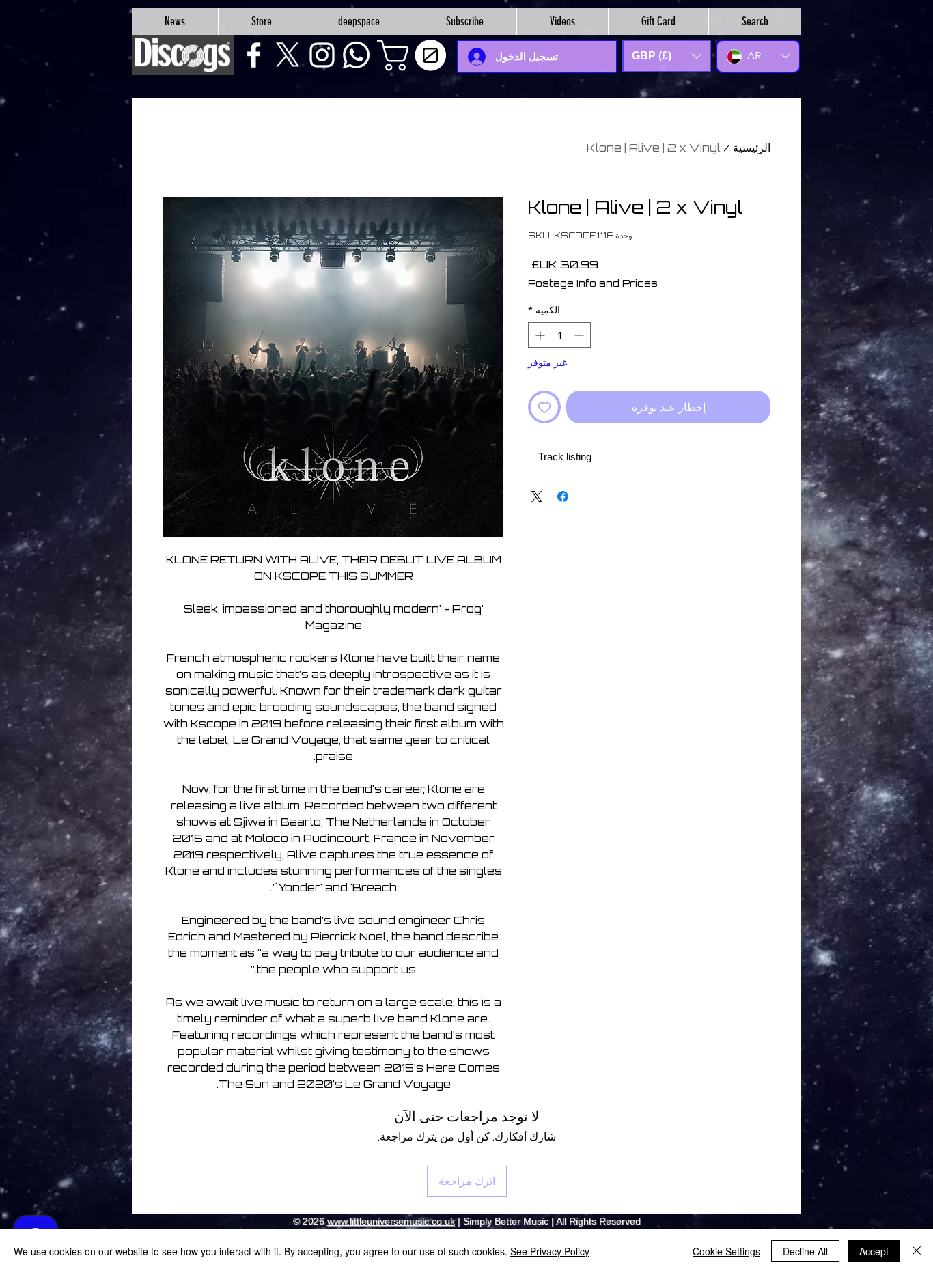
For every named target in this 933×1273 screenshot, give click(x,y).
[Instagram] (322, 55)
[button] (415, 55)
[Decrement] (580, 335)
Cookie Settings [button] (726, 1251)
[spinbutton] (559, 335)
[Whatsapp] (356, 55)
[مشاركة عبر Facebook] (563, 496)
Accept (874, 1251)
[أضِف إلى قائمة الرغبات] (544, 407)
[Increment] (538, 335)
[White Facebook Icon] (253, 55)
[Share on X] (537, 496)
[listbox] (666, 56)
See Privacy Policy (549, 1251)
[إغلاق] (916, 1251)
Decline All (805, 1251)
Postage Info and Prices (593, 283)
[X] (288, 55)
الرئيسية (751, 147)
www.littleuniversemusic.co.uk (391, 1221)
